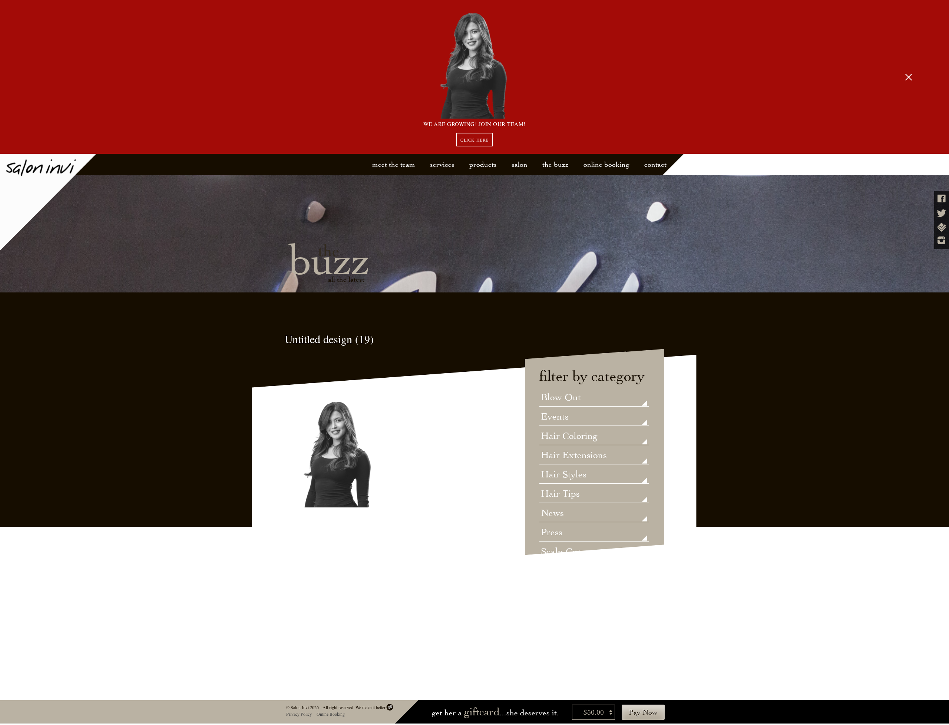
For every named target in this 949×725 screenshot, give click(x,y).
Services (442, 164)
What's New (566, 610)
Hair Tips (560, 494)
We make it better (370, 707)
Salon (520, 164)
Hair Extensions (574, 455)
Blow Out (561, 398)
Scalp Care (563, 552)
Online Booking (606, 164)
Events (555, 417)
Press (551, 532)
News (552, 513)
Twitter (941, 213)
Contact (655, 164)
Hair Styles (563, 475)
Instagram (941, 240)
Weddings (561, 590)
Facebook (941, 198)
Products (483, 164)
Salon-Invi (48, 202)
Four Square (941, 227)
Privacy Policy (298, 714)
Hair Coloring (569, 436)
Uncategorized (570, 571)
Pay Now (643, 712)
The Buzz (555, 164)
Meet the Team (393, 164)
